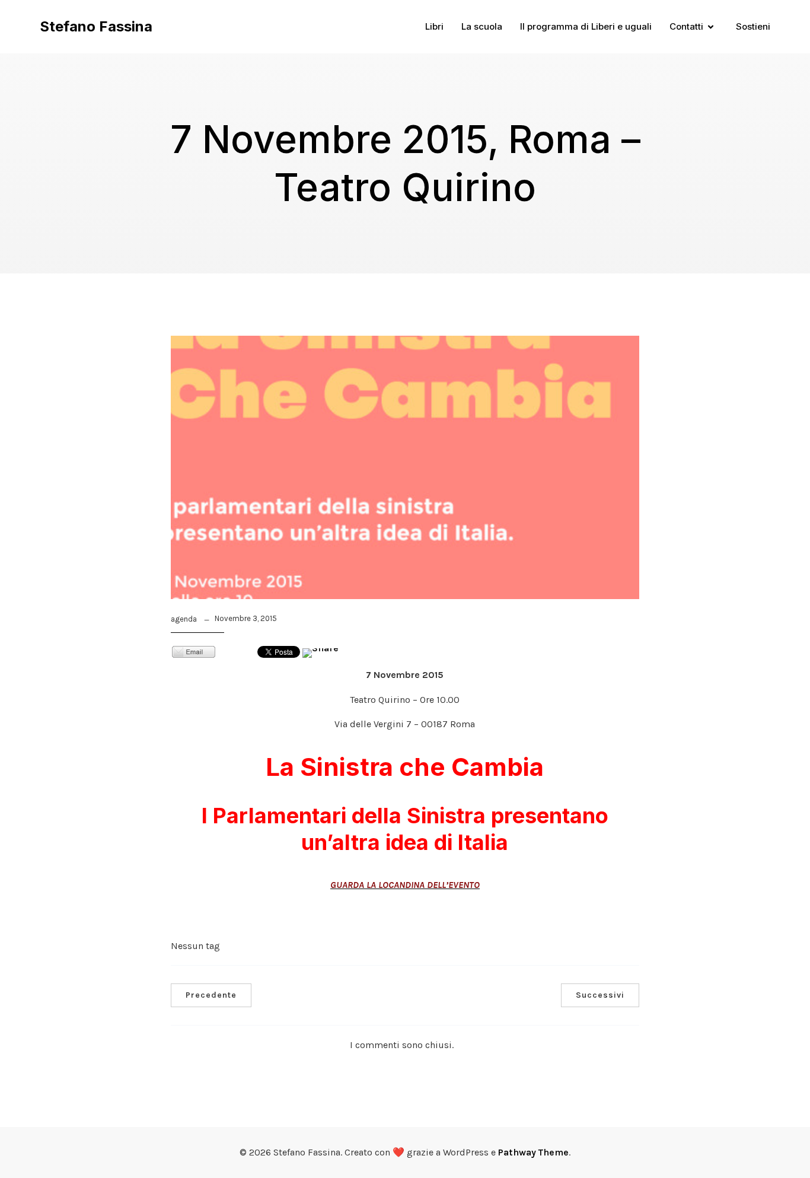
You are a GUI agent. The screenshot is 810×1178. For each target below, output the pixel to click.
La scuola (481, 26)
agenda (184, 619)
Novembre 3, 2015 (246, 618)
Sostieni (753, 26)
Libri (434, 26)
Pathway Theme (533, 1152)
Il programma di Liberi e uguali (586, 26)
